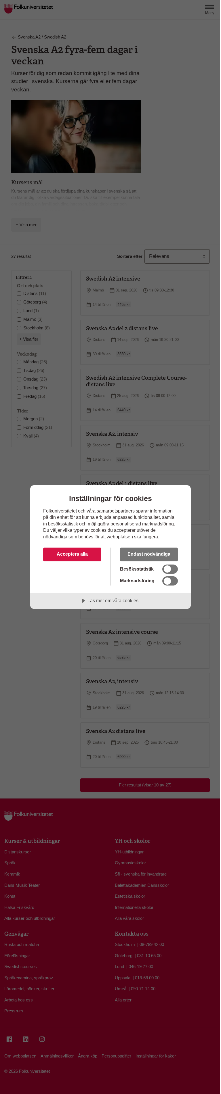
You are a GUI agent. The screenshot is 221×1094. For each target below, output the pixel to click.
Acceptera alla (72, 553)
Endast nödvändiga (148, 553)
